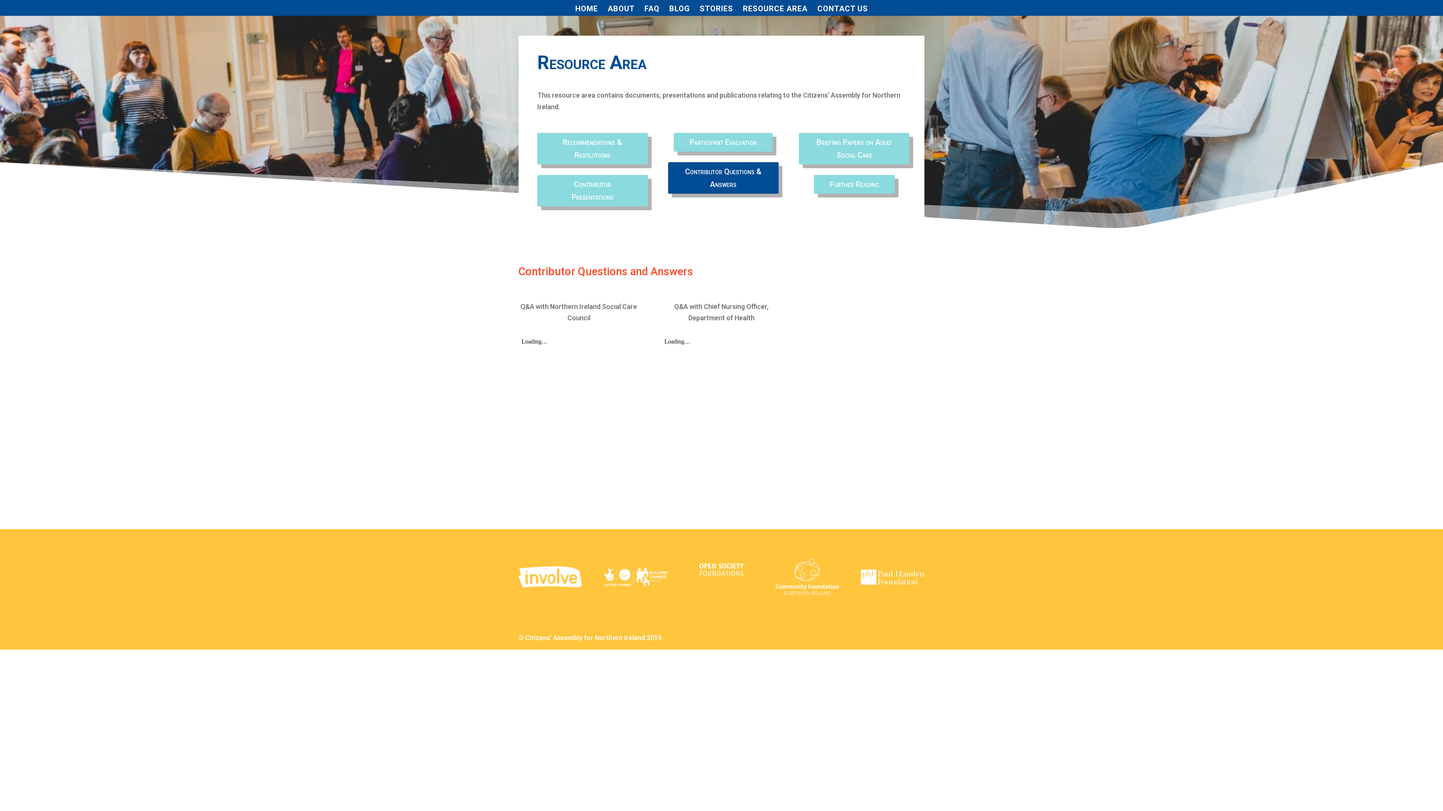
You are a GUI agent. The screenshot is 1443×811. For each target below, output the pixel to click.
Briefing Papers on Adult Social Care (854, 149)
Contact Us (842, 9)
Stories (716, 9)
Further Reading (854, 184)
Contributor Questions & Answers (723, 178)
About (621, 9)
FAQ (651, 9)
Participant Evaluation (723, 142)
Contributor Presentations (593, 191)
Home (586, 9)
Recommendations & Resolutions (592, 149)
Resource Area (775, 9)
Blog (679, 9)
